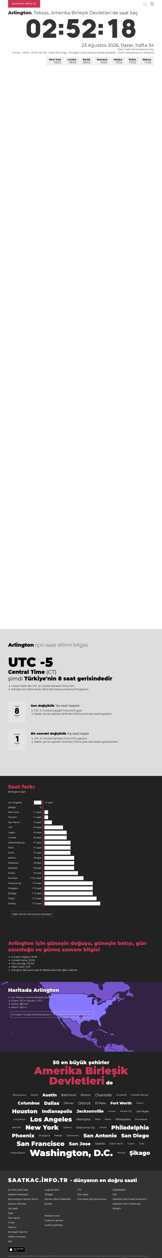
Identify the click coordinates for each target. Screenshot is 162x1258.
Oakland (67, 1127)
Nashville (16, 1127)
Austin (49, 1094)
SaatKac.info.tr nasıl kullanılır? (130, 1199)
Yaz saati (13, 1208)
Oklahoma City (85, 1127)
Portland (44, 1135)
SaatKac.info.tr (24, 4)
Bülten (48, 1203)
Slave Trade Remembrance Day (136, 49)
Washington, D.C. (71, 1152)
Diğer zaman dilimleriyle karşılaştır (32, 914)
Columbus (29, 1103)
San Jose (80, 1144)
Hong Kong (14, 883)
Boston (86, 1095)
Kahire (12, 857)
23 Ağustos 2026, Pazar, (118, 45)
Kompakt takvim (17, 1232)
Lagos (11, 832)
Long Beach (20, 1119)
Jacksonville (90, 1111)
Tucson (131, 1143)
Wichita (121, 1153)
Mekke (118, 61)
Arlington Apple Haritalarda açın (74, 1014)
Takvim (12, 1227)
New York (55, 61)
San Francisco (41, 1144)
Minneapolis (141, 1119)
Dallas (51, 1103)
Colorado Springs (139, 1095)
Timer (11, 1222)
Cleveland (121, 1095)
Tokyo (11, 898)
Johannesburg (16, 842)
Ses (10, 1241)
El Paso (100, 1103)
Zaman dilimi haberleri (58, 1199)
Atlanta (34, 1095)
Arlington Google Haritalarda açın (31, 1014)
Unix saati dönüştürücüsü (91, 1199)
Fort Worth (121, 1103)
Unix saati (82, 1194)
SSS (115, 1194)
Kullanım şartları (54, 1220)
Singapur (13, 888)
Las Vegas (142, 1111)
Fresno (139, 1103)
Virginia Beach (18, 1153)
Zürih (11, 852)
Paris (11, 847)
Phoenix (23, 1135)
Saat (10, 1213)
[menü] (152, 4)
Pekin (132, 61)
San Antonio (100, 1135)
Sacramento (73, 1135)
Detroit (84, 1103)
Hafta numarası (17, 1236)
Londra (72, 61)
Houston (24, 1111)
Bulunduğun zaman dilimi (23, 1199)
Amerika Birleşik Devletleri (81, 1075)
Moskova (13, 863)
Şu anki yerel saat (18, 1189)
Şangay (12, 893)
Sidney (147, 61)
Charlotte (103, 1095)
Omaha (103, 1127)
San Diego (135, 1135)
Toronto (12, 817)
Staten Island (116, 1143)
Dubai (11, 873)
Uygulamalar (52, 1189)
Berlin (86, 61)
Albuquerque (19, 1095)
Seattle (100, 1143)
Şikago (12, 807)
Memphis (83, 1119)
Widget (49, 1194)
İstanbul (102, 61)
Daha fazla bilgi (57, 52)
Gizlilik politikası (54, 1225)
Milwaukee (122, 1119)
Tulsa (141, 1143)
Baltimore (68, 1095)
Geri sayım (14, 1218)
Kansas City (126, 1111)
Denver (69, 1103)
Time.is (124, 1256)
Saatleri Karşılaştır (18, 1194)
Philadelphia (130, 1127)
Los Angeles (15, 802)
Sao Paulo (13, 822)
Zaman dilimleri (17, 1203)
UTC (10, 827)
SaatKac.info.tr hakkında (126, 1203)
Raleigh (58, 1135)
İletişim (117, 1208)
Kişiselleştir (119, 1189)
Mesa (97, 1119)
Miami (108, 1119)
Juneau (112, 1111)
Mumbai (13, 878)
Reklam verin (52, 1215)
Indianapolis (57, 1111)
